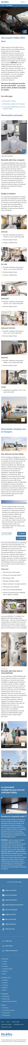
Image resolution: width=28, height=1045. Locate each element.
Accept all (22, 538)
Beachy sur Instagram (11, 909)
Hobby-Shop (8, 941)
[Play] (24, 151)
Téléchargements (6, 1015)
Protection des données (6, 1024)
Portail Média (9, 945)
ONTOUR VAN (6, 996)
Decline (22, 533)
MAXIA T (5, 990)
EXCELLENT (5, 966)
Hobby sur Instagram (11, 900)
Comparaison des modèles (8, 1010)
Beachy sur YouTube (10, 919)
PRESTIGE (5, 971)
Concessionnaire (6, 1012)
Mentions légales (15, 1021)
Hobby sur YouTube (10, 914)
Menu (22, 2)
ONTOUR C (5, 980)
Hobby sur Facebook (10, 890)
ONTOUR (5, 961)
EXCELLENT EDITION (7, 968)
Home (2, 5)
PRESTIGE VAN (6, 999)
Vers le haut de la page (14, 882)
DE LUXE (5, 963)
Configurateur (6, 1007)
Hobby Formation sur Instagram (14, 904)
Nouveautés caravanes (9, 101)
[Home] (5, 2)
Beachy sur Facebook (11, 895)
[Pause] (25, 32)
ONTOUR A (5, 985)
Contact (8, 1021)
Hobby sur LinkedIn (10, 924)
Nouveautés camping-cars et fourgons (14, 104)
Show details (7, 533)
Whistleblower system (19, 1024)
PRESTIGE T (5, 987)
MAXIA (4, 973)
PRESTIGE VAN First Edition (10, 1001)
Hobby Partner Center (11, 950)
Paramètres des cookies (6, 1027)
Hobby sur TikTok (10, 929)
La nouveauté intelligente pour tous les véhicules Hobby (14, 107)
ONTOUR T (5, 982)
